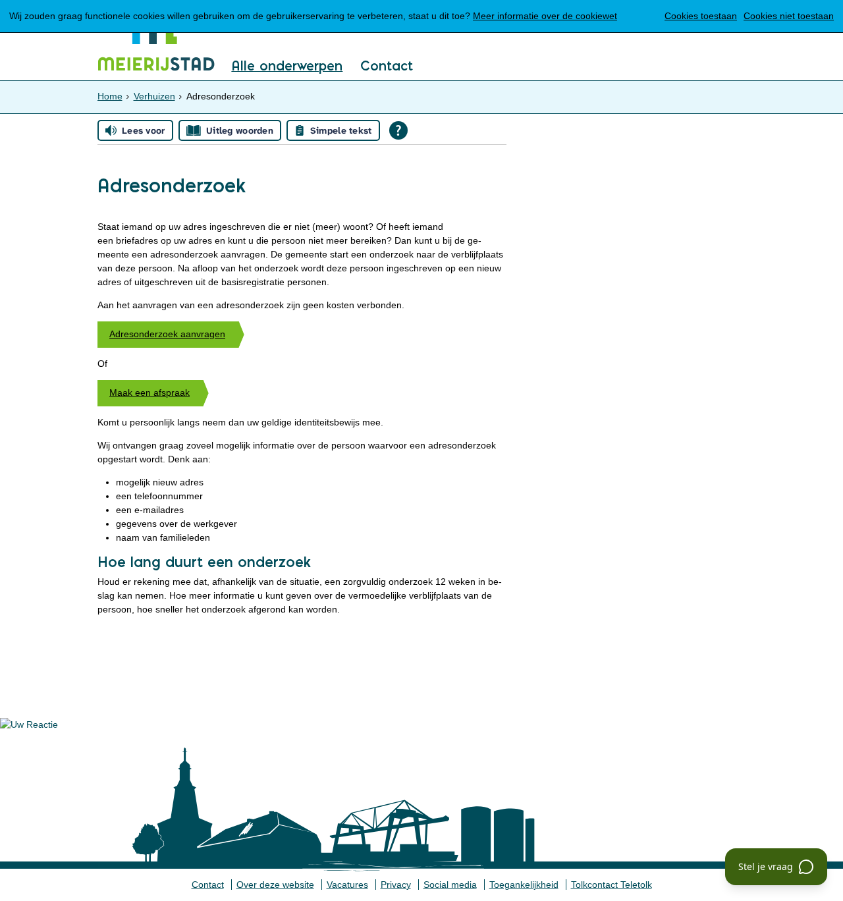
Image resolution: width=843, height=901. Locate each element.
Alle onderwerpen (286, 66)
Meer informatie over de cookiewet (545, 16)
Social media (450, 884)
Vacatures (347, 884)
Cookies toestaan (701, 16)
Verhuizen (154, 96)
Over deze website (275, 884)
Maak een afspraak (149, 392)
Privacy (396, 884)
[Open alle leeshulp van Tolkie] (398, 130)
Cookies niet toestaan (789, 16)
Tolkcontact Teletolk (611, 884)
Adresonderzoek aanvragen (167, 334)
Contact (386, 66)
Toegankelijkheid (523, 884)
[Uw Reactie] (29, 724)
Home (109, 96)
